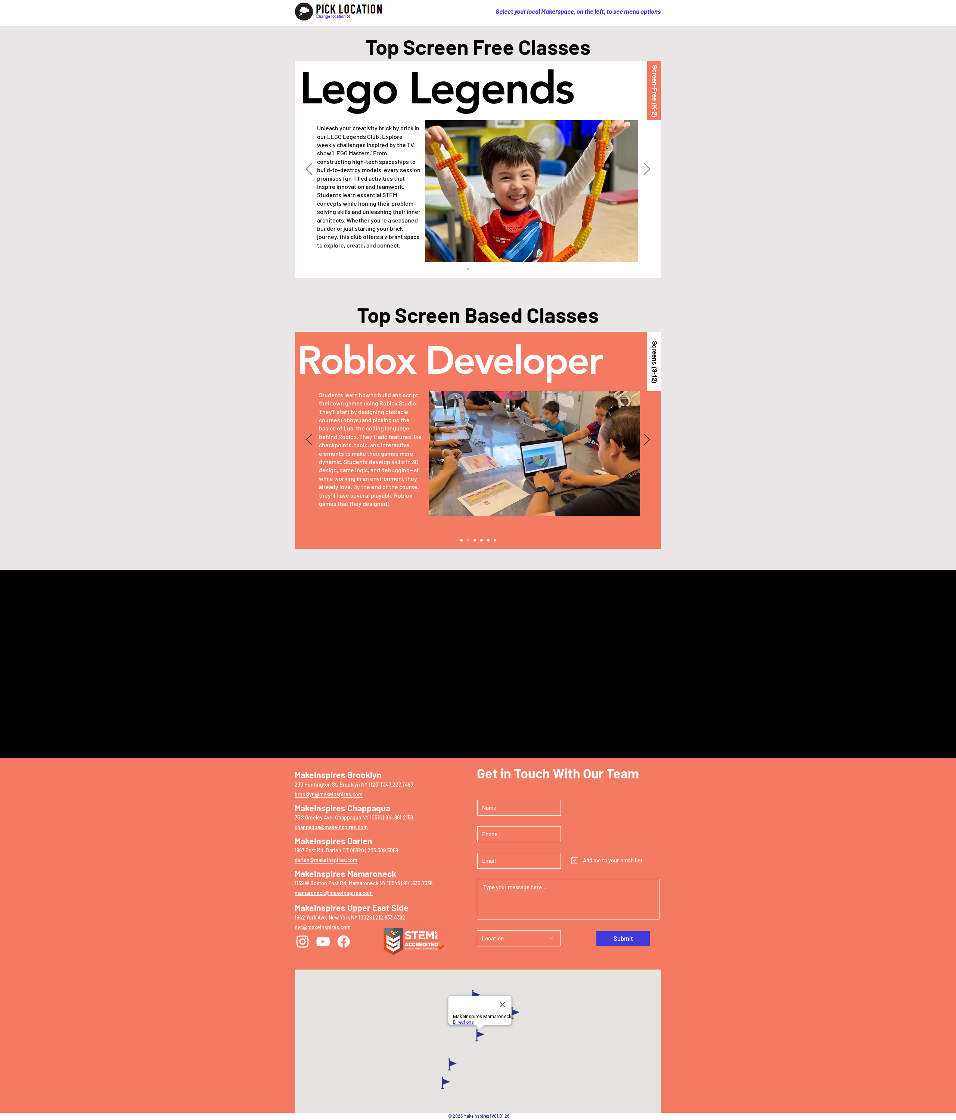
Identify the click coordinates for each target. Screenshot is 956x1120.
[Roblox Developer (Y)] (468, 540)
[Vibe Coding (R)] (481, 540)
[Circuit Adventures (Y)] (461, 269)
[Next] (647, 169)
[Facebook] (343, 941)
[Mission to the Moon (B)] (488, 269)
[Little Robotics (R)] (475, 269)
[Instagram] (302, 941)
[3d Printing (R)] (461, 540)
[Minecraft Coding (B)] (475, 540)
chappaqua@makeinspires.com (331, 827)
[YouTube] (323, 941)
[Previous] (309, 169)
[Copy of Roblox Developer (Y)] (488, 540)
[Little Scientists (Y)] (481, 269)
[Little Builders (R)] (495, 269)
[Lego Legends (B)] (468, 269)
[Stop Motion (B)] (495, 540)
